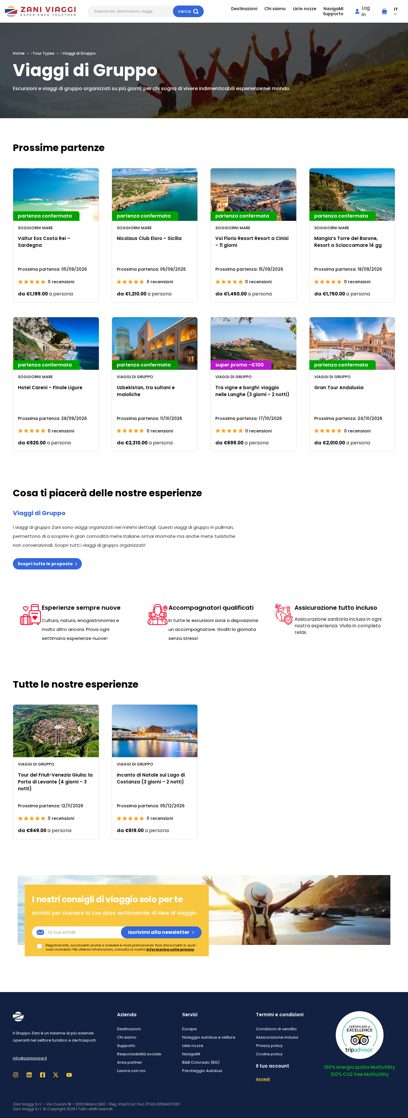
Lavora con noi (131, 1071)
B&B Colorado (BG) (201, 1062)
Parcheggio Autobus (202, 1071)
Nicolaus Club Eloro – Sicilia (149, 238)
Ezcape (189, 1029)
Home (18, 53)
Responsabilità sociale (139, 1054)
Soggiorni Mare (35, 227)
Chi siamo (275, 8)
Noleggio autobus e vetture (208, 1037)
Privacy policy (269, 1045)
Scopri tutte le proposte (45, 564)
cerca (184, 11)
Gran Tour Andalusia (338, 387)
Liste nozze (304, 8)
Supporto (333, 13)
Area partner (129, 1062)
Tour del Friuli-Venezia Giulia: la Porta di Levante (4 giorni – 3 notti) (55, 782)
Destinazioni (244, 8)
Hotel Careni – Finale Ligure (50, 387)
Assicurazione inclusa (277, 1037)
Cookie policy (269, 1054)
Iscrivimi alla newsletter (158, 932)
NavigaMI (333, 8)
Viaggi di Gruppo (135, 376)
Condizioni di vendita (276, 1029)
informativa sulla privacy (170, 949)
